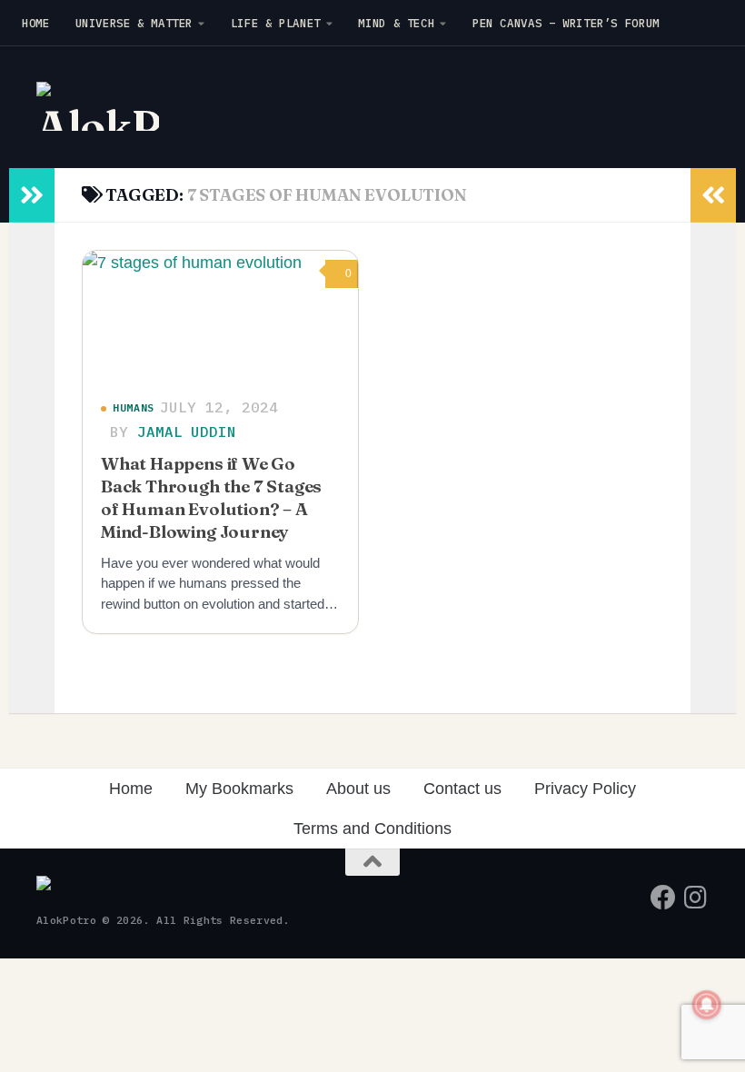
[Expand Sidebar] (32, 195)
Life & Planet (276, 22)
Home (36, 22)
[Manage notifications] (706, 1004)
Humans (133, 407)
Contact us (462, 788)
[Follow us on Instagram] (696, 897)
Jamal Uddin (186, 431)
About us (358, 788)
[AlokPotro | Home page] (97, 106)
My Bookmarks (239, 788)
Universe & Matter (134, 22)
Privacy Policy (585, 788)
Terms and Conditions (372, 828)
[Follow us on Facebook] (663, 897)
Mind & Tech (396, 22)
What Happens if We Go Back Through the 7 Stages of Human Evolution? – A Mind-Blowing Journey (211, 497)
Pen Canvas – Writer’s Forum (566, 22)
